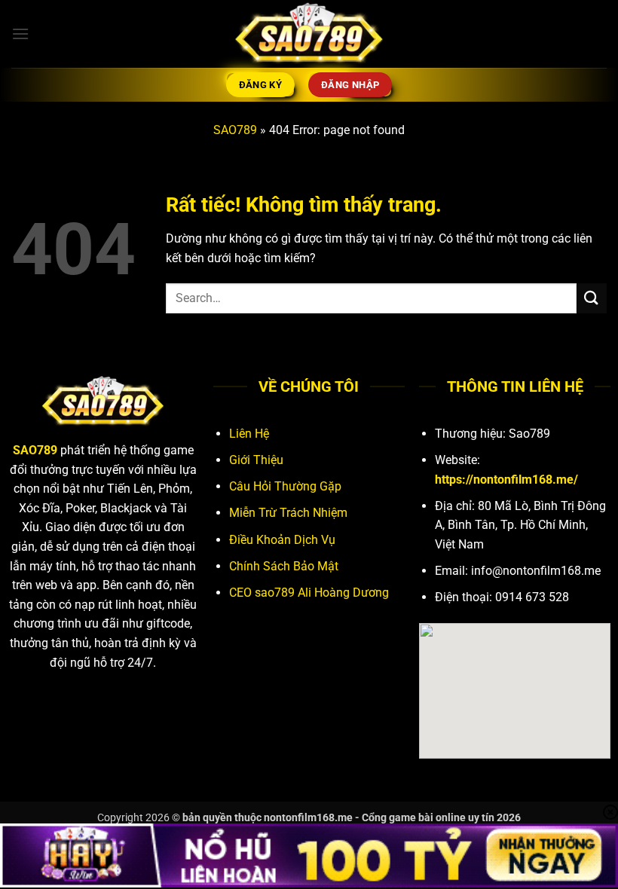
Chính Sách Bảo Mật (283, 566)
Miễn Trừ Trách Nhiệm (288, 513)
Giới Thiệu (256, 460)
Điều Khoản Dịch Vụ (282, 540)
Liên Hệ (249, 433)
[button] (20, 33)
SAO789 (235, 130)
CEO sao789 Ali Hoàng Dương (309, 592)
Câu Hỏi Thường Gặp (285, 486)
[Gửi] (592, 298)
